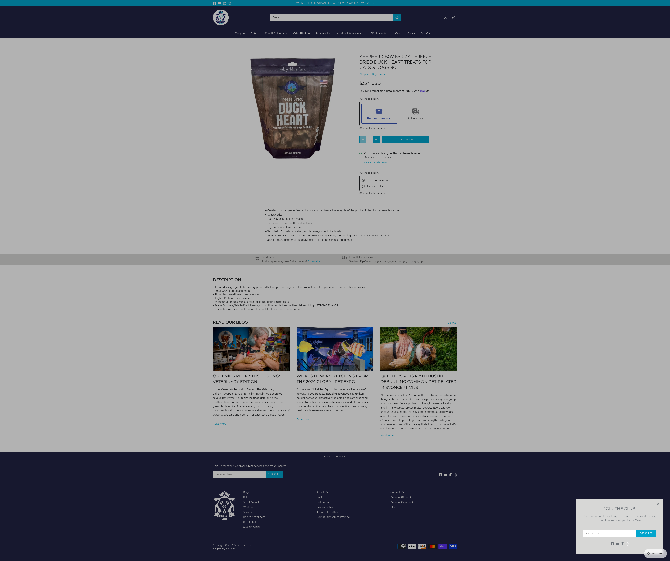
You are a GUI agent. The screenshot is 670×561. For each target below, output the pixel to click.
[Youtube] (617, 544)
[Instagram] (622, 544)
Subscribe (646, 533)
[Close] (658, 504)
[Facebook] (612, 544)
